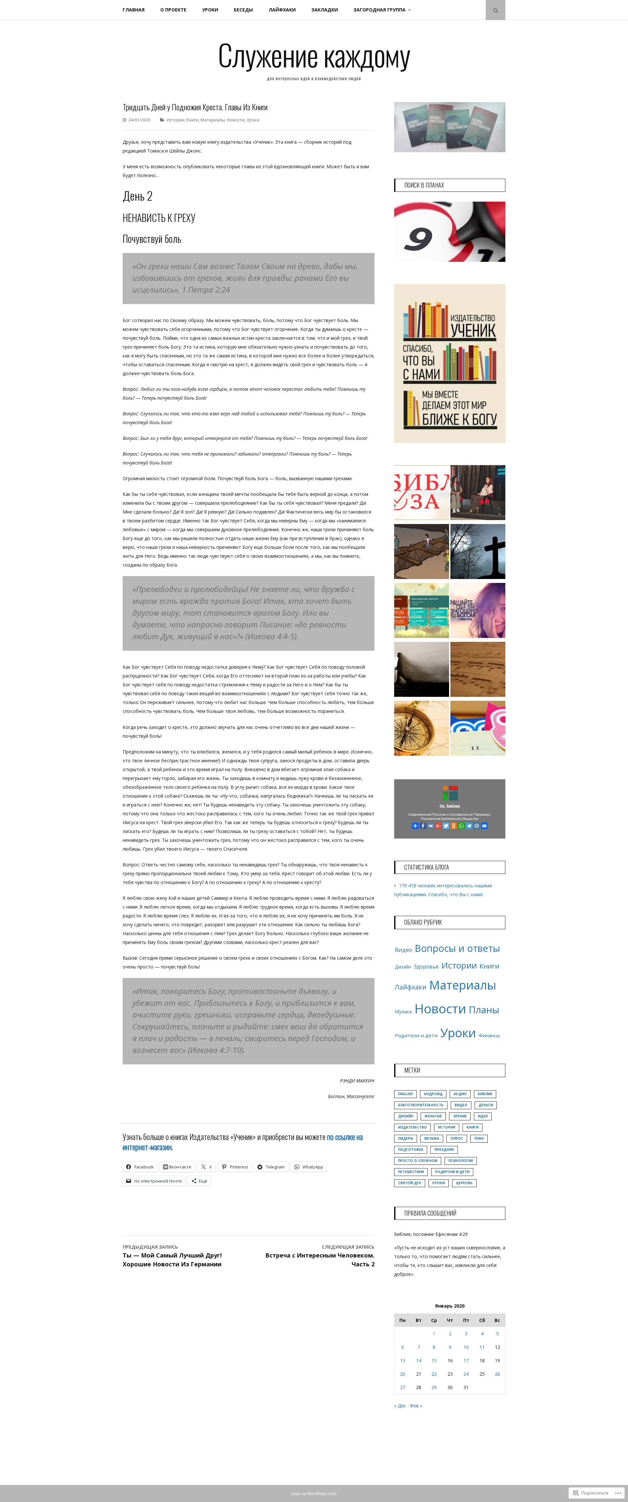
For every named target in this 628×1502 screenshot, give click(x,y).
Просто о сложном (417, 1160)
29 (434, 1387)
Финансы (489, 1035)
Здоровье (426, 966)
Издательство (412, 1127)
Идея (483, 1116)
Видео (403, 949)
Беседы (243, 10)
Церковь (464, 1183)
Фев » (416, 1405)
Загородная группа (380, 10)
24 (466, 1374)
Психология (460, 1160)
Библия (485, 1094)
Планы (484, 1009)
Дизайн (403, 967)
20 (402, 1374)
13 (402, 1360)
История (446, 1127)
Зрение (460, 1116)
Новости (236, 120)
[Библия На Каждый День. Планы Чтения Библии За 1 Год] (421, 494)
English (405, 1094)
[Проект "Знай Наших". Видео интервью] (477, 494)
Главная (134, 10)
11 (482, 1347)
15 (434, 1360)
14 (418, 1360)
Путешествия (411, 1171)
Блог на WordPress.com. (314, 1493)
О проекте (173, 10)
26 (497, 1374)
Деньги (486, 1105)
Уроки (210, 10)
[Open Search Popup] (495, 10)
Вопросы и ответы (457, 948)
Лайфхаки (282, 10)
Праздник (444, 1149)
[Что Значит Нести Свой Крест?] (421, 553)
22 (434, 1374)
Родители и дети (416, 1035)
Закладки (324, 10)
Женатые (433, 1116)
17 (466, 1360)
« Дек (400, 1405)
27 (402, 1387)
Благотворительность (421, 1105)
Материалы (213, 120)
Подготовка (410, 1149)
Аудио (460, 1094)
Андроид (433, 1094)
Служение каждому (314, 54)
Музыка (403, 1011)
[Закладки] (477, 729)
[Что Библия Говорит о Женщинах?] (477, 612)
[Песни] (477, 670)
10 (466, 1347)
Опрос (456, 1138)
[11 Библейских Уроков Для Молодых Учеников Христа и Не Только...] (421, 729)
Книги (192, 120)
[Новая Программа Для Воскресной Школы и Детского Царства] (421, 612)
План (479, 1138)
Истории (175, 120)
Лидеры (405, 1138)
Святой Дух (409, 1183)
